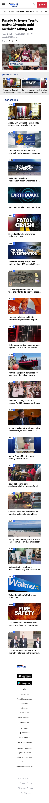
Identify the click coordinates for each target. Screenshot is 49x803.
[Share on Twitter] (13, 41)
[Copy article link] (16, 41)
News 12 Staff (7, 34)
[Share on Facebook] (9, 41)
